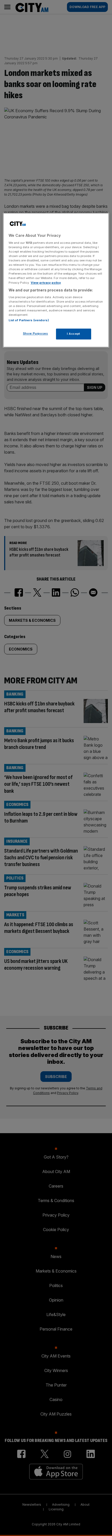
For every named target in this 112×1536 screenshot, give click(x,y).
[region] (56, 280)
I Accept (73, 334)
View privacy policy (46, 282)
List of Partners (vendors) (29, 320)
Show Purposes (35, 333)
